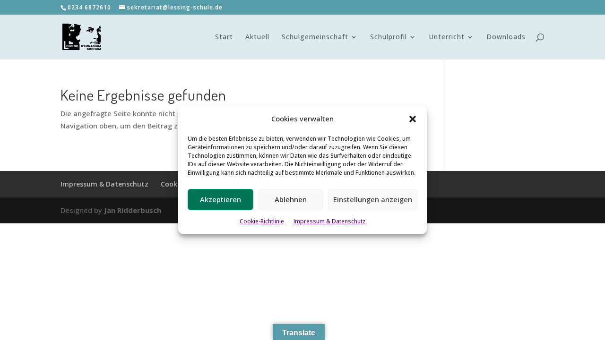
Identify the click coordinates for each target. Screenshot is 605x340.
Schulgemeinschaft (315, 37)
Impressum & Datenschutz (329, 221)
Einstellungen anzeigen (372, 199)
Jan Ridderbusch (132, 210)
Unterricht (447, 37)
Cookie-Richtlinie (262, 221)
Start (224, 37)
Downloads (506, 37)
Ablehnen (291, 199)
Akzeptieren (220, 199)
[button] (412, 119)
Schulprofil (388, 37)
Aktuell (257, 37)
